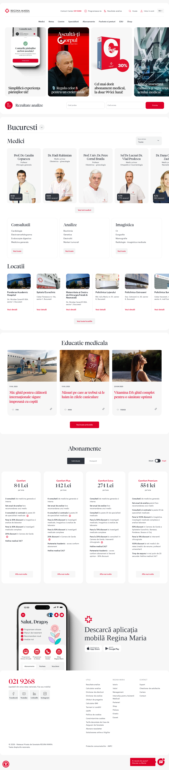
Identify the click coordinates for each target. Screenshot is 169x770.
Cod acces (112, 105)
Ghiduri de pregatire (94, 700)
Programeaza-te (94, 11)
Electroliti (67, 238)
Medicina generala (19, 242)
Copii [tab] (164, 461)
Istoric (115, 684)
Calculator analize (93, 688)
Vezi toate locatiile (84, 321)
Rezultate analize (114, 11)
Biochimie (68, 231)
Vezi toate (17, 251)
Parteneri (116, 702)
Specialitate (142, 139)
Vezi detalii (12, 309)
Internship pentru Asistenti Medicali (123, 697)
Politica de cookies (93, 714)
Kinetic (115, 714)
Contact (143, 696)
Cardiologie (16, 231)
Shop (129, 21)
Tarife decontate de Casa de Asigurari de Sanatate (97, 723)
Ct (117, 231)
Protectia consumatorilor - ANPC (99, 746)
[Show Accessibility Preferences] (5, 764)
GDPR (88, 711)
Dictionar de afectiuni (95, 692)
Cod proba (72, 105)
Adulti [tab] (151, 461)
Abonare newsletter (94, 729)
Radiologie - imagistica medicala (131, 242)
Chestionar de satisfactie (150, 688)
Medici (41, 21)
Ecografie (120, 234)
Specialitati (73, 21)
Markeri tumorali (71, 242)
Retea (51, 21)
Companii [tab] (93, 461)
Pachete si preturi (107, 21)
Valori (115, 688)
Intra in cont (149, 11)
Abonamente (89, 21)
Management (118, 692)
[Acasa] (21, 11)
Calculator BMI (92, 703)
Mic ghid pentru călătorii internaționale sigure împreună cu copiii (28, 397)
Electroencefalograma (21, 234)
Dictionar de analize (94, 696)
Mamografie (121, 238)
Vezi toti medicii (84, 210)
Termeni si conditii (93, 707)
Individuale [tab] (76, 461)
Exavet (115, 717)
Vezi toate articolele (84, 425)
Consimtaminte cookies (95, 718)
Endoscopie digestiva (21, 238)
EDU (121, 21)
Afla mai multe (21, 574)
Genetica (67, 234)
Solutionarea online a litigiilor (98, 732)
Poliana (116, 710)
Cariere (142, 692)
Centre (61, 21)
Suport (142, 684)
